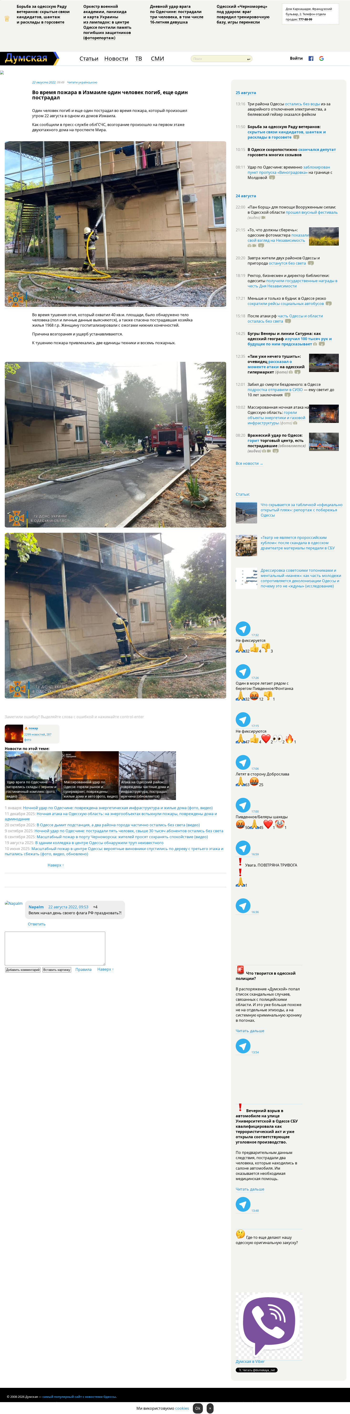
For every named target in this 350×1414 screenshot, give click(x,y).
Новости (116, 59)
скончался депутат (317, 149)
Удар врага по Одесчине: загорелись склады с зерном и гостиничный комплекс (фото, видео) (31, 789)
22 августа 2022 (43, 82)
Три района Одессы (266, 104)
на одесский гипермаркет (276, 369)
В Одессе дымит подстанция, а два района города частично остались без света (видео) (118, 825)
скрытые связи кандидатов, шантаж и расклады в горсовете (287, 134)
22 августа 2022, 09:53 (68, 907)
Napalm (36, 907)
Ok (197, 1408)
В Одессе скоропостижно (273, 149)
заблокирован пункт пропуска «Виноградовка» (289, 170)
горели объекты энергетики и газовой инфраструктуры (276, 418)
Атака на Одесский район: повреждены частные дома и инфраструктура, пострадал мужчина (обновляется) (145, 789)
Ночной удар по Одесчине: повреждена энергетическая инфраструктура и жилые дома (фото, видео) (118, 807)
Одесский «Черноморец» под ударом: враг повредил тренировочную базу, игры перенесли (243, 14)
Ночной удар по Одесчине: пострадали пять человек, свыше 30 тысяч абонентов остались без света (129, 830)
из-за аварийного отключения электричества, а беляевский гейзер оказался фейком (289, 109)
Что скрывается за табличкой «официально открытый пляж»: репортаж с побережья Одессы (302, 510)
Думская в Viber (250, 1361)
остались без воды (302, 104)
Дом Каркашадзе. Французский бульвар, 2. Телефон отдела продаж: (309, 14)
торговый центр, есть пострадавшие (277, 446)
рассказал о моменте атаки (270, 364)
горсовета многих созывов (275, 154)
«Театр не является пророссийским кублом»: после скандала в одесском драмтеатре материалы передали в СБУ (298, 543)
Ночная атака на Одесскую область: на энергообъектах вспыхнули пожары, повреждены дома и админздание (111, 816)
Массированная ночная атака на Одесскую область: (278, 410)
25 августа (246, 92)
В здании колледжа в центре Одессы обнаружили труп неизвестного (99, 842)
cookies (182, 1408)
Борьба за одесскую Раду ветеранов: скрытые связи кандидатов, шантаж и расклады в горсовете (43, 14)
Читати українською (82, 82)
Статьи (89, 59)
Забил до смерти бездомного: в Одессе (284, 384)
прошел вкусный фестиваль (312, 212)
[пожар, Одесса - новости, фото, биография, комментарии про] (14, 742)
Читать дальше (250, 1030)
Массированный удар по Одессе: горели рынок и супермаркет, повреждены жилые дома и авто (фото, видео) (91, 789)
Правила (83, 969)
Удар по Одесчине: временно (275, 167)
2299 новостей (34, 734)
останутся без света (287, 263)
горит (253, 440)
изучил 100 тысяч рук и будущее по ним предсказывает (290, 341)
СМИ (157, 59)
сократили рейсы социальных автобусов (286, 303)
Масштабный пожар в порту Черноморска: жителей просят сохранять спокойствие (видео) (122, 836)
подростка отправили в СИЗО (275, 389)
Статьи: (243, 494)
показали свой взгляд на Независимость (278, 237)
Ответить (37, 924)
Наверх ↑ (56, 865)
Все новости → (249, 463)
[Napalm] (14, 903)
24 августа (246, 196)
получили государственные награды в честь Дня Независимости (292, 283)
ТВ (138, 59)
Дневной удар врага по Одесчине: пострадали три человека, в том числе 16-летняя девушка (176, 14)
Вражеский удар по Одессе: (275, 435)
